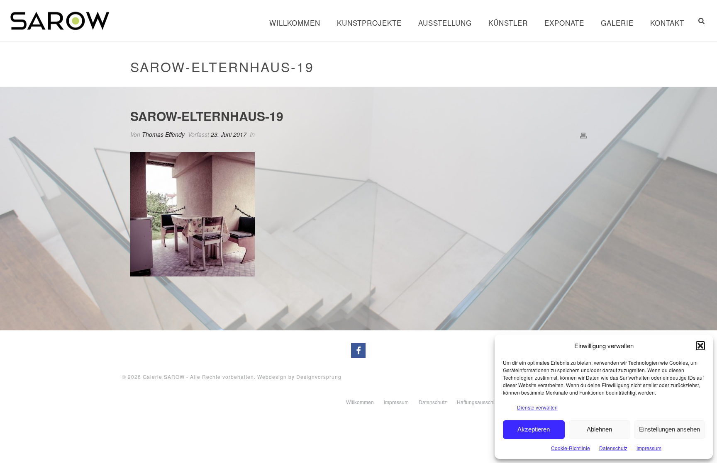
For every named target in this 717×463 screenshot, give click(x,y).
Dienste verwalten (537, 407)
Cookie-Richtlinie (570, 447)
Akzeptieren (533, 429)
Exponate (564, 22)
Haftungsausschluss (479, 402)
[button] (700, 346)
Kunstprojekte (369, 22)
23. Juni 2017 (228, 134)
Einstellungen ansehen (669, 429)
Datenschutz (613, 447)
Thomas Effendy (163, 134)
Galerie (617, 22)
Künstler (508, 22)
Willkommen (294, 22)
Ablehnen (599, 429)
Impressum (649, 447)
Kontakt (667, 22)
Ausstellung (445, 22)
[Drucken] (583, 134)
